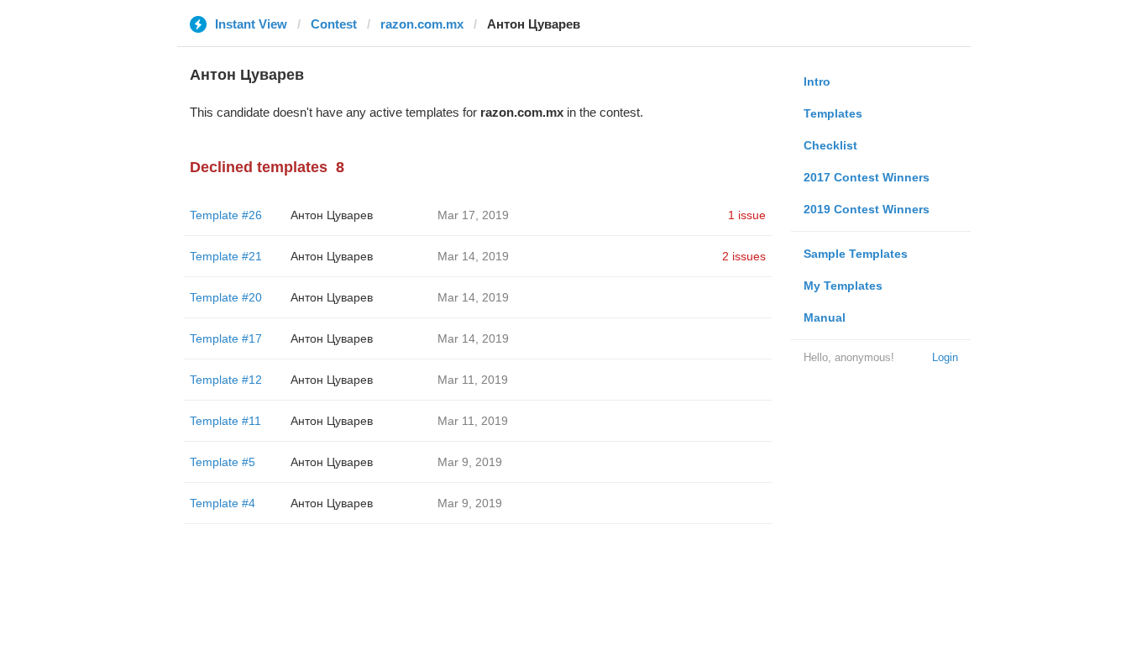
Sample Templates (856, 253)
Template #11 (225, 420)
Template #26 (226, 215)
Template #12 (226, 379)
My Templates (843, 285)
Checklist (830, 145)
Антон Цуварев (332, 215)
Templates (833, 113)
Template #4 (222, 503)
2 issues (744, 256)
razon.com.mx (422, 24)
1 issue (747, 215)
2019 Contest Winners (867, 209)
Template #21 (226, 256)
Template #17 (226, 338)
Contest (334, 24)
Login (945, 357)
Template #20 (226, 297)
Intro (817, 81)
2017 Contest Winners (867, 177)
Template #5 (222, 462)
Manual (825, 317)
